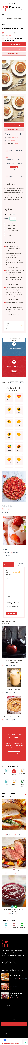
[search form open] (17, 3)
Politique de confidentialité (17, 1035)
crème (17, 382)
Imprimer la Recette (13, 49)
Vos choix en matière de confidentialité (15, 1040)
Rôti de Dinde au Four (14, 833)
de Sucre (11, 228)
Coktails (14, 774)
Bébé (6, 773)
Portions (6, 218)
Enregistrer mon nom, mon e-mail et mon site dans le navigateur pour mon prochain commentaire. (13, 604)
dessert (21, 382)
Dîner (14, 784)
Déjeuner (22, 773)
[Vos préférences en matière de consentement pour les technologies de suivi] (25, 1042)
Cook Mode (7, 214)
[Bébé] (12, 906)
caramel (12, 382)
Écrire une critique (9, 564)
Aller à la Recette (13, 44)
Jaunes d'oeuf (11, 226)
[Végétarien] (15, 906)
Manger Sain (22, 785)
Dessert (4, 24)
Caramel (9, 235)
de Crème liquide (12, 231)
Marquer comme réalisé (14, 267)
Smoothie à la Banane (14, 689)
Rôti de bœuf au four (14, 871)
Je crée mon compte (14, 753)
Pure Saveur (16, 7)
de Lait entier (11, 233)
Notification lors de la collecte (10, 1043)
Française (13, 140)
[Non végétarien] (14, 868)
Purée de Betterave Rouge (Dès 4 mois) (14, 910)
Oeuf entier (10, 223)
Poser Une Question (20, 564)
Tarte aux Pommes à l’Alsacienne (14, 717)
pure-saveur (8, 33)
